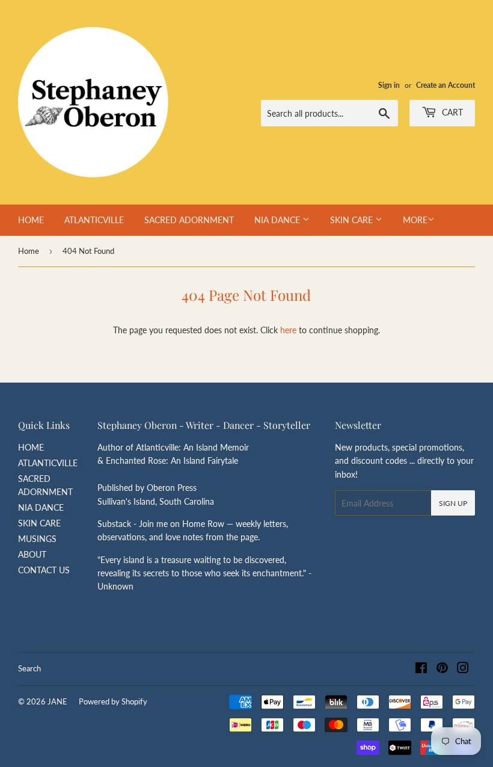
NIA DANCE (278, 220)
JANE (57, 701)
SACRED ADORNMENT (189, 220)
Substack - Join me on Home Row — (166, 524)
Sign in (389, 85)
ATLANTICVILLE (94, 220)
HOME (31, 220)
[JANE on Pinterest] (442, 669)
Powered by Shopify (113, 701)
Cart (451, 112)
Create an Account (445, 85)
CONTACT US (44, 570)
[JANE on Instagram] (463, 669)
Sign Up (453, 503)
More (415, 220)
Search (29, 668)
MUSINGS (37, 539)
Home (28, 251)
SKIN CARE (352, 220)
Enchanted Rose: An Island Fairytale (172, 460)
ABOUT (32, 554)
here (288, 330)
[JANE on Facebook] (421, 669)
